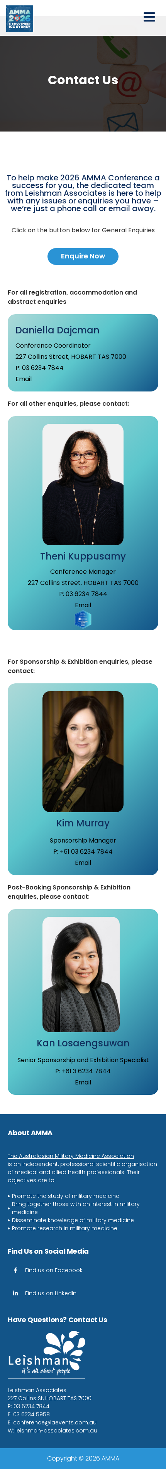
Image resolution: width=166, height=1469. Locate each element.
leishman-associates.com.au (56, 1430)
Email (23, 379)
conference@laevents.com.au (55, 1422)
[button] (152, 17)
